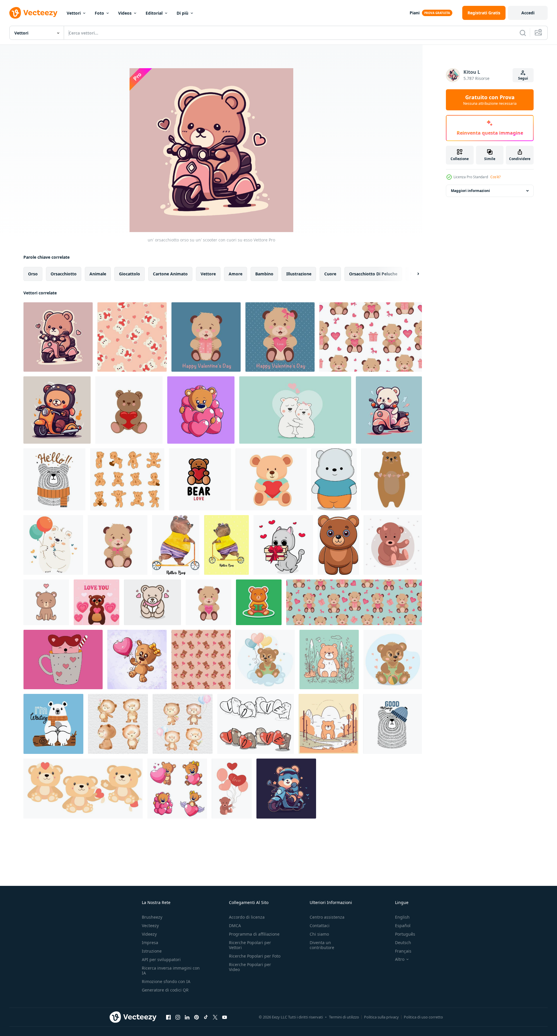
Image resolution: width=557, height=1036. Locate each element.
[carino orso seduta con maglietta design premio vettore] (53, 724)
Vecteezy (150, 925)
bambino (264, 274)
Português (405, 934)
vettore (208, 274)
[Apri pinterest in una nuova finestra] (196, 1017)
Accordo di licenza (247, 917)
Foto (99, 13)
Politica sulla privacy (381, 1017)
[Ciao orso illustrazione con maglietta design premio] (54, 479)
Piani (415, 13)
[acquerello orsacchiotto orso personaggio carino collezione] (118, 724)
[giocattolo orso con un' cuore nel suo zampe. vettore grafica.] (129, 410)
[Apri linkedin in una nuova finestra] (187, 1017)
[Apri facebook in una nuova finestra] (168, 1017)
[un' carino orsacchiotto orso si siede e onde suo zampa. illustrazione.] (393, 545)
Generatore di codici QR (165, 990)
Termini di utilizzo (344, 1017)
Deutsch (403, 942)
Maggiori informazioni (470, 190)
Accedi (527, 13)
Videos (125, 13)
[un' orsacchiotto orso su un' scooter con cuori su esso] (58, 337)
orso (33, 274)
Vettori (74, 13)
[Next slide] (413, 274)
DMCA (235, 925)
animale (97, 274)
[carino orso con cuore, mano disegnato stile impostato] (177, 789)
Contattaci (320, 925)
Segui (523, 78)
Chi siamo (319, 934)
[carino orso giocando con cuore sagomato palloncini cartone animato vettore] (137, 659)
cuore (330, 274)
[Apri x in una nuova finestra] (215, 1017)
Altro (399, 959)
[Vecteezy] (33, 13)
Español (403, 925)
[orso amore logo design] (200, 479)
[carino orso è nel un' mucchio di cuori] (200, 410)
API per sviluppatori (161, 959)
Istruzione (152, 951)
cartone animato (170, 274)
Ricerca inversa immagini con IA (171, 970)
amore (235, 274)
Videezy (149, 934)
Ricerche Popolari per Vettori (250, 945)
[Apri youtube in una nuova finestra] (224, 1017)
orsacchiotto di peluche (373, 274)
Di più (182, 13)
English (402, 917)
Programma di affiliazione (254, 934)
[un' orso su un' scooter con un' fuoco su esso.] (57, 410)
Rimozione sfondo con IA (166, 981)
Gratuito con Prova (490, 100)
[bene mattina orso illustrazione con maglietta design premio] (392, 724)
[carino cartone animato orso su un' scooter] (389, 410)
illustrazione (298, 274)
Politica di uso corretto (423, 1017)
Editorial (154, 13)
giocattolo (129, 274)
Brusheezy (152, 917)
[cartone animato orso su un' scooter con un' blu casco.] (286, 789)
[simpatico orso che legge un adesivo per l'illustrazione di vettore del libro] (259, 602)
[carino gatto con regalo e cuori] (283, 545)
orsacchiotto (64, 274)
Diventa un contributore (322, 945)
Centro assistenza (327, 917)
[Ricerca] (522, 32)
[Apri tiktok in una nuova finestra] (206, 1017)
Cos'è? (495, 176)
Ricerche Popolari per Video (250, 967)
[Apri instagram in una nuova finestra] (177, 1017)
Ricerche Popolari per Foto (254, 956)
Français (403, 951)
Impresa (150, 942)
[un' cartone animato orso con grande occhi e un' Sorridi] (338, 545)
